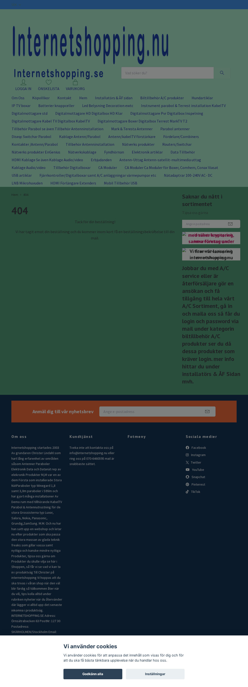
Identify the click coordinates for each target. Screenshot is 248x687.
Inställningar (155, 674)
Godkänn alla (92, 674)
